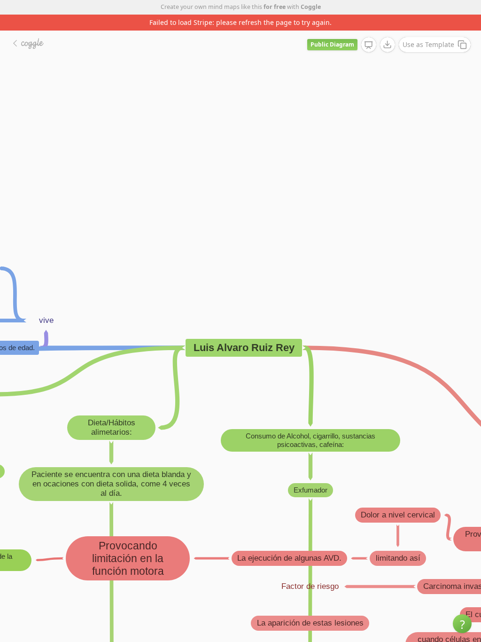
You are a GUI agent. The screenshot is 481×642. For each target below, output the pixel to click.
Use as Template (428, 44)
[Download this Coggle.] (387, 44)
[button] (462, 623)
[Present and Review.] (368, 45)
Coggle (311, 7)
